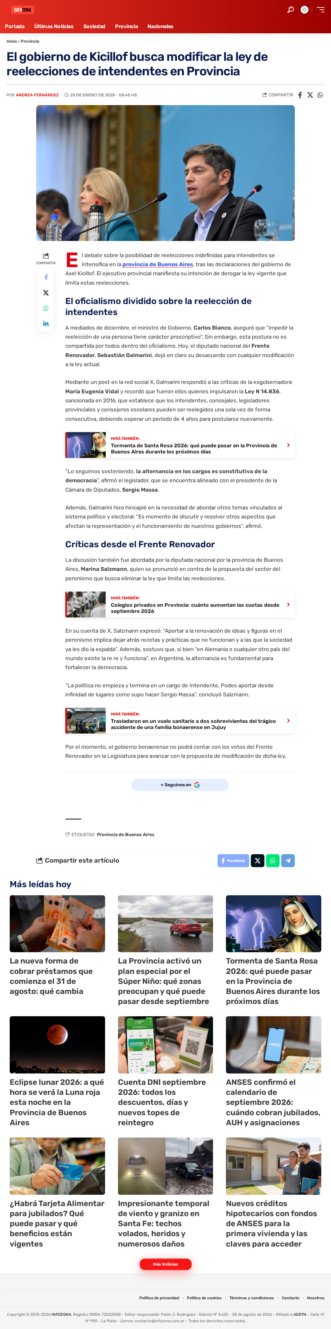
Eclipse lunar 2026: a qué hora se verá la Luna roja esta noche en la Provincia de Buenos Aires (57, 1102)
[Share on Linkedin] (46, 324)
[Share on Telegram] (288, 860)
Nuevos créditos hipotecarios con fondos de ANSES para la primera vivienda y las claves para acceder (271, 1223)
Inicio (11, 41)
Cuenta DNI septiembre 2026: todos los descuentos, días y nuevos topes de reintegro (162, 1102)
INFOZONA (61, 1314)
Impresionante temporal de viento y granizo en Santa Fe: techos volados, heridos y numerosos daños (163, 1223)
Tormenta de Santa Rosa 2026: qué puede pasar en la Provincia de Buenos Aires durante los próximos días (273, 981)
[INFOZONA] (22, 10)
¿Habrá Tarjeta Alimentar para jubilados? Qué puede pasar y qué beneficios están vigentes (57, 1223)
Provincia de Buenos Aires (126, 834)
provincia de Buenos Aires (158, 264)
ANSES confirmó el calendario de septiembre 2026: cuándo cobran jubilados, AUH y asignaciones (273, 1102)
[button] (290, 9)
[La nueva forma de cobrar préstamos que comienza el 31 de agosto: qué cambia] (57, 924)
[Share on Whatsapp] (320, 95)
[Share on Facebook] (299, 95)
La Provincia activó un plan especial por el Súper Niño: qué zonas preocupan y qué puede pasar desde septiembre (163, 981)
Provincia (30, 41)
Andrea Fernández (37, 95)
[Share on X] (310, 95)
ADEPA (300, 1314)
